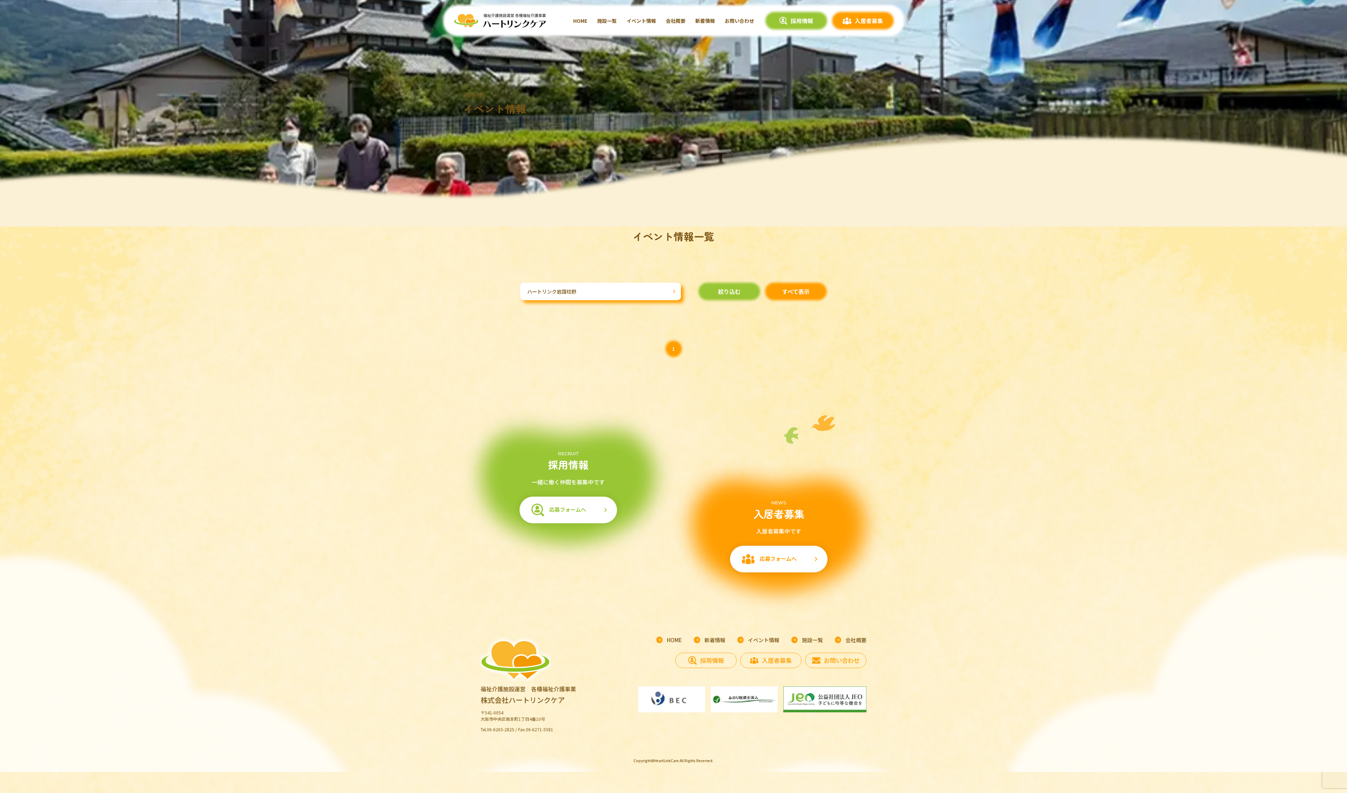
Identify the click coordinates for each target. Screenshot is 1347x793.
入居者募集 (869, 20)
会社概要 (675, 20)
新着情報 (705, 20)
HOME (580, 20)
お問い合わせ (739, 20)
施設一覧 (607, 20)
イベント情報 (641, 20)
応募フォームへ (567, 509)
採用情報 (802, 20)
